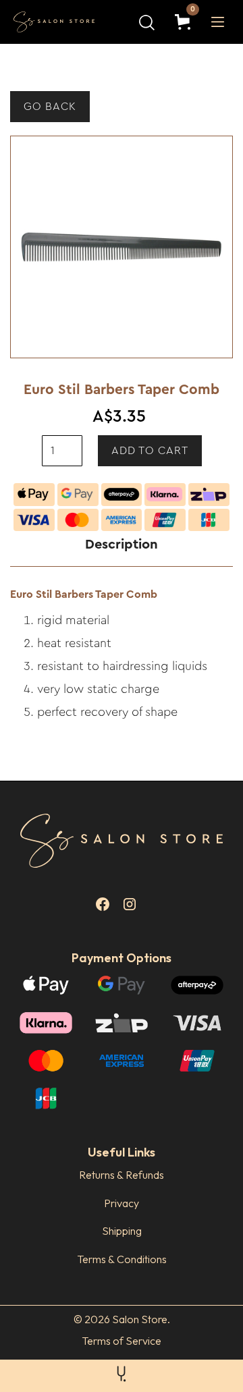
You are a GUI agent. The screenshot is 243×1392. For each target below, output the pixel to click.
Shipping (122, 1230)
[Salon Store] (64, 22)
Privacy (121, 1203)
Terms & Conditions (122, 1259)
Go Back (50, 106)
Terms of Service (121, 1340)
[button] (185, 22)
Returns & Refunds (121, 1174)
